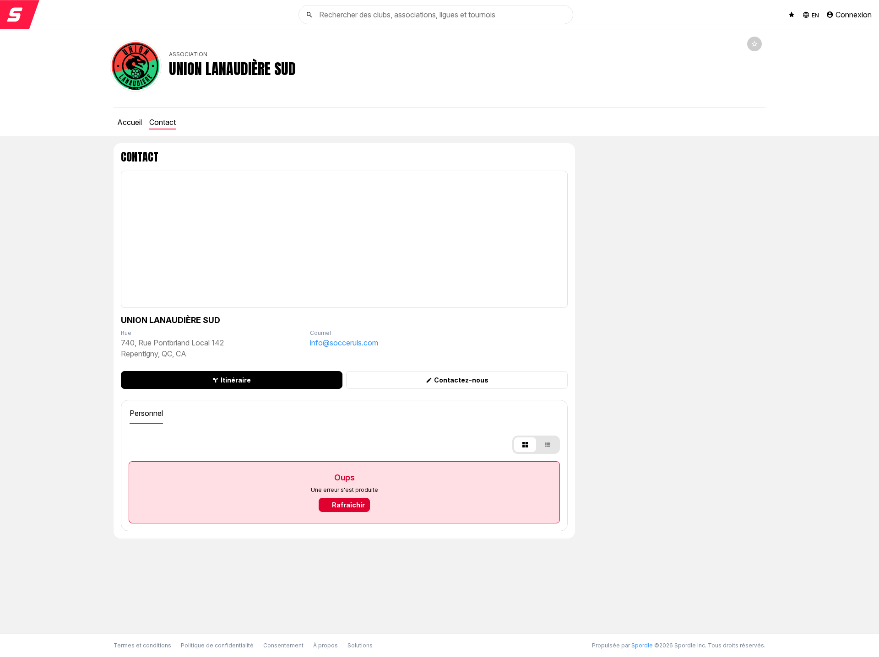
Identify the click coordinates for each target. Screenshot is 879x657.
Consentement (283, 645)
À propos (325, 645)
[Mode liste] (547, 444)
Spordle (642, 645)
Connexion (854, 14)
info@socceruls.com (344, 342)
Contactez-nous (461, 380)
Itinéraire (236, 380)
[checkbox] (754, 44)
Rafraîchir (348, 505)
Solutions (360, 645)
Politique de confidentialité (217, 645)
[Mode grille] (525, 444)
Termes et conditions (142, 645)
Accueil (129, 122)
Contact (162, 122)
